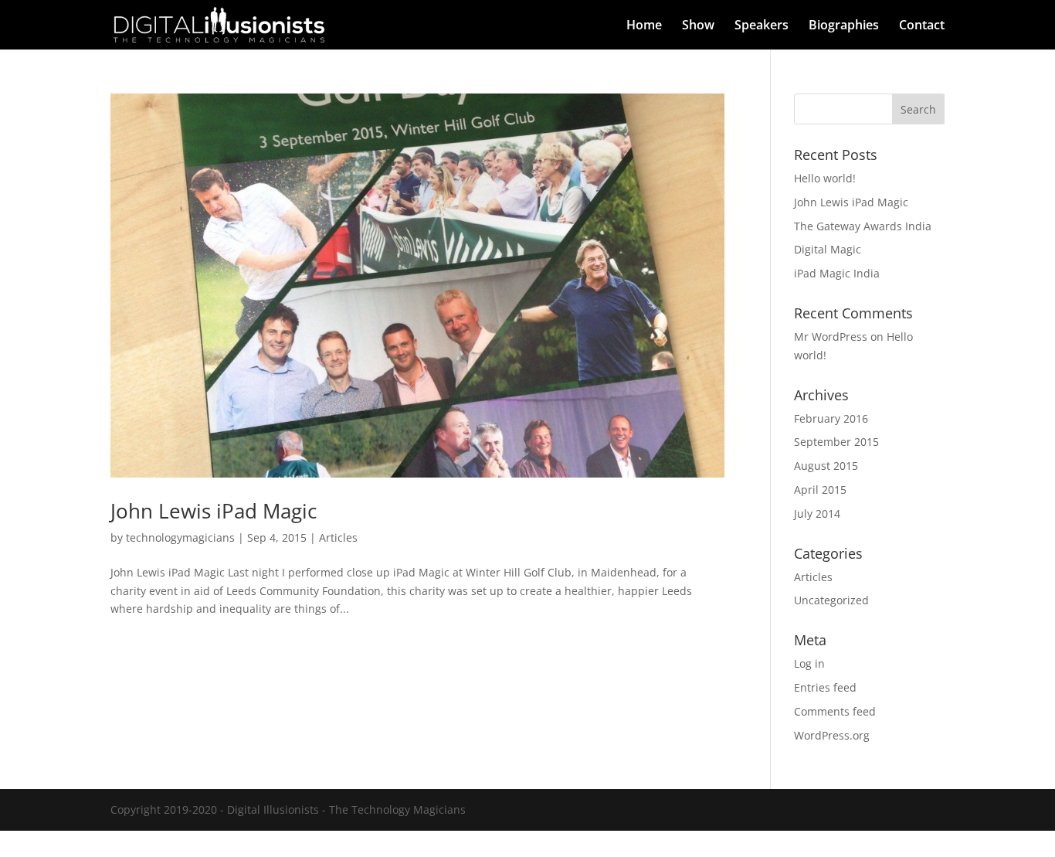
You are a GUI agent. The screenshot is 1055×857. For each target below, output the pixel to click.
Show (698, 26)
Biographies (844, 26)
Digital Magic (827, 249)
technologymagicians (180, 537)
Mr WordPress (830, 336)
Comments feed (835, 711)
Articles (338, 537)
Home (644, 26)
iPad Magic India (837, 273)
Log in (809, 663)
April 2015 (820, 489)
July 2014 (817, 513)
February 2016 (831, 418)
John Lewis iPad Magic (213, 511)
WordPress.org (832, 735)
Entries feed (825, 687)
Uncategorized (831, 600)
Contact (922, 26)
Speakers (761, 26)
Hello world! (825, 178)
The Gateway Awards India (862, 226)
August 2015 (826, 465)
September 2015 (836, 441)
